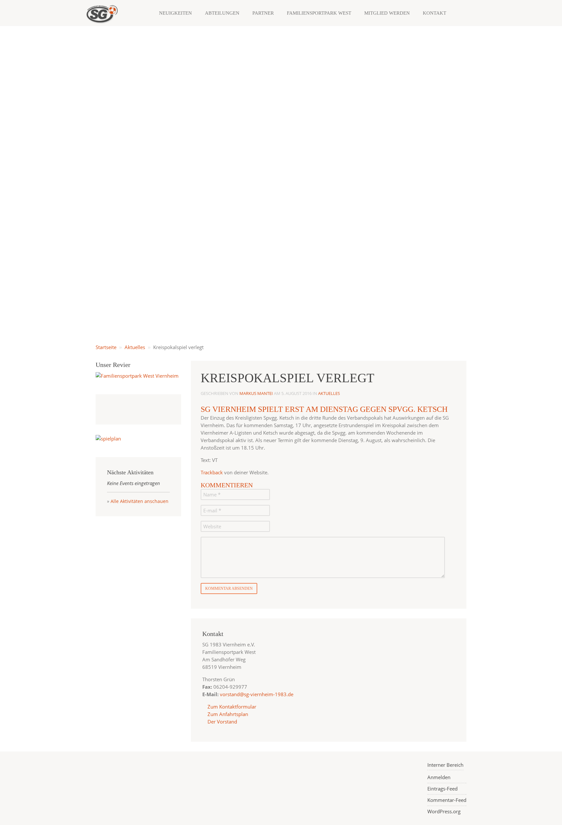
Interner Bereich (445, 765)
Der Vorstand (221, 721)
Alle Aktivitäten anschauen (139, 501)
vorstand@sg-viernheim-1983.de (256, 694)
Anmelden (438, 777)
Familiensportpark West (319, 13)
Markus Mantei (256, 393)
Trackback (212, 472)
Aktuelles (135, 347)
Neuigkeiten (175, 13)
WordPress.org (444, 811)
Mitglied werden (387, 13)
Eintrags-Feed (442, 788)
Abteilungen (222, 13)
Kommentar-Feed (446, 800)
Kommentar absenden (229, 588)
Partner (263, 13)
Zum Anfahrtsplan (227, 714)
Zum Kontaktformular (231, 706)
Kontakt (434, 13)
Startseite (106, 347)
